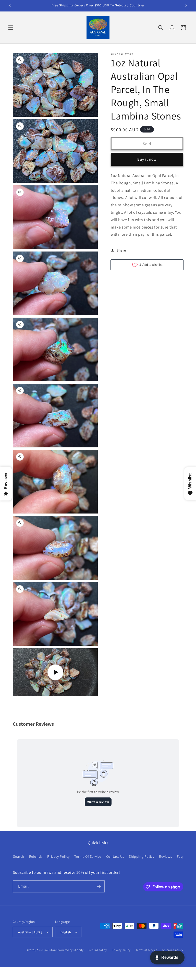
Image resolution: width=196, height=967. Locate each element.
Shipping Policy (141, 856)
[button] (10, 27)
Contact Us (115, 856)
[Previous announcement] (10, 5)
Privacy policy (121, 950)
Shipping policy (172, 950)
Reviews (165, 856)
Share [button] (121, 250)
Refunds (36, 856)
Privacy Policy (58, 856)
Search (18, 856)
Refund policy (98, 950)
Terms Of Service (87, 856)
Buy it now (147, 159)
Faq (180, 856)
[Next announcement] (186, 5)
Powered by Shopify (70, 950)
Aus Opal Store (47, 950)
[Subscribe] (98, 886)
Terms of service (146, 950)
